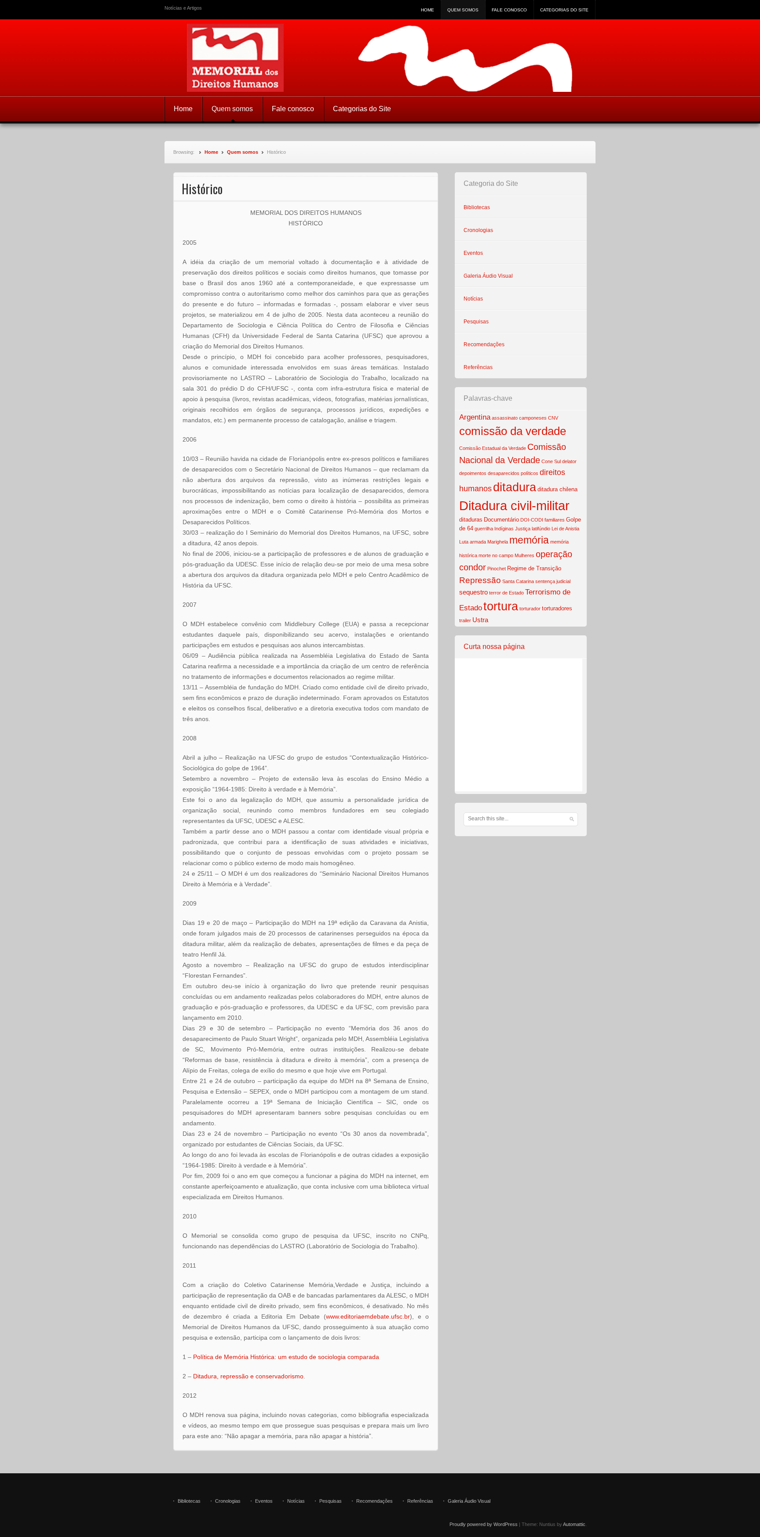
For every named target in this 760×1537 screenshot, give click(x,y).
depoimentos (472, 473)
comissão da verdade (512, 431)
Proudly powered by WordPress (483, 1524)
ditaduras (470, 519)
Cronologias (478, 230)
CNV (553, 417)
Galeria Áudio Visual (488, 276)
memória (529, 540)
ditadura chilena (557, 489)
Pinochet (496, 568)
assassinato (505, 417)
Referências (478, 367)
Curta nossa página (494, 646)
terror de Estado (506, 592)
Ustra (480, 620)
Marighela (497, 541)
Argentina (474, 417)
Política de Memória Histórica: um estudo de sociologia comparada (286, 1356)
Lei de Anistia (565, 528)
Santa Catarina (518, 581)
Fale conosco (509, 9)
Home (427, 9)
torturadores (557, 608)
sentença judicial (552, 581)
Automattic (574, 1524)
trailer (465, 620)
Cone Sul (551, 461)
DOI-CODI (531, 519)
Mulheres (524, 555)
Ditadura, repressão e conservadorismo (248, 1376)
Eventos (473, 253)
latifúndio (541, 528)
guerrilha (484, 528)
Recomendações (484, 344)
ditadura (514, 487)
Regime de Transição (534, 568)
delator (569, 461)
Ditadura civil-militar (514, 505)
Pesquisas (476, 322)
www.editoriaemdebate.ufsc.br (368, 1316)
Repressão (480, 580)
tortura (500, 606)
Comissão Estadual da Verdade (492, 448)
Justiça (522, 528)
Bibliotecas (477, 207)
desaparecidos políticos (513, 473)
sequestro (473, 592)
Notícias (473, 299)
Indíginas (504, 528)
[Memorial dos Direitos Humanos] (380, 58)
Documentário (501, 519)
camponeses (533, 417)
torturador (530, 608)
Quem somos (463, 9)
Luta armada (472, 541)
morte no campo (496, 555)
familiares (554, 519)
